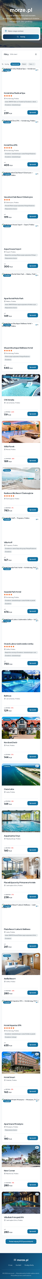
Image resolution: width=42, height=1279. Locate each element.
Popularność (15, 64)
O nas (10, 1265)
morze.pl (21, 10)
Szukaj (22, 37)
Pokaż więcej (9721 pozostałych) (21, 1241)
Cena (30, 64)
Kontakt (18, 1265)
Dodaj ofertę (29, 1265)
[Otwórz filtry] (36, 54)
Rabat (24, 64)
